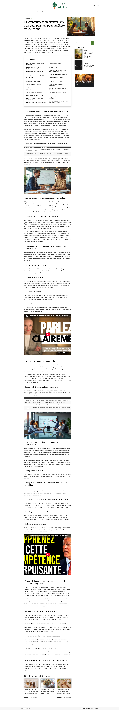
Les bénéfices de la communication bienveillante (34, 72)
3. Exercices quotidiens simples (56, 77)
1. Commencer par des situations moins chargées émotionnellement (58, 71)
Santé (42, 693)
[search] (94, 5)
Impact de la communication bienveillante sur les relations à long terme (58, 80)
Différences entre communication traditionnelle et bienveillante (34, 68)
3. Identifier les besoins (31, 90)
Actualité (86, 63)
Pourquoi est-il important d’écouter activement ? (57, 97)
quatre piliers (53, 119)
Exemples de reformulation (55, 63)
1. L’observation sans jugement (33, 84)
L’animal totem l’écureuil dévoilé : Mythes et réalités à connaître (84, 82)
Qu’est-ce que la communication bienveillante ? (56, 85)
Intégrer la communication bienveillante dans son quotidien (58, 66)
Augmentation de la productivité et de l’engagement (35, 76)
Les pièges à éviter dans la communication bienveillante (36, 103)
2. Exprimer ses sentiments (32, 87)
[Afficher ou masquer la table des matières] (53, 59)
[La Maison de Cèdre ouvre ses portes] (78, 65)
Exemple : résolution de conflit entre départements (34, 99)
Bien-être (26, 697)
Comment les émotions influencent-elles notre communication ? (58, 101)
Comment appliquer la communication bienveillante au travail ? (58, 89)
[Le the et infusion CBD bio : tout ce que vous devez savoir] (48, 683)
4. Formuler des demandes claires (34, 92)
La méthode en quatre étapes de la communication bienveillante (34, 80)
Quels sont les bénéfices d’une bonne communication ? (57, 93)
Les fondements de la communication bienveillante (35, 64)
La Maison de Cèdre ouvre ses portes (89, 66)
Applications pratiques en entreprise (34, 95)
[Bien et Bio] (59, 5)
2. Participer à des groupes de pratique (58, 74)
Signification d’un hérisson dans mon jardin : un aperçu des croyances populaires (88, 55)
